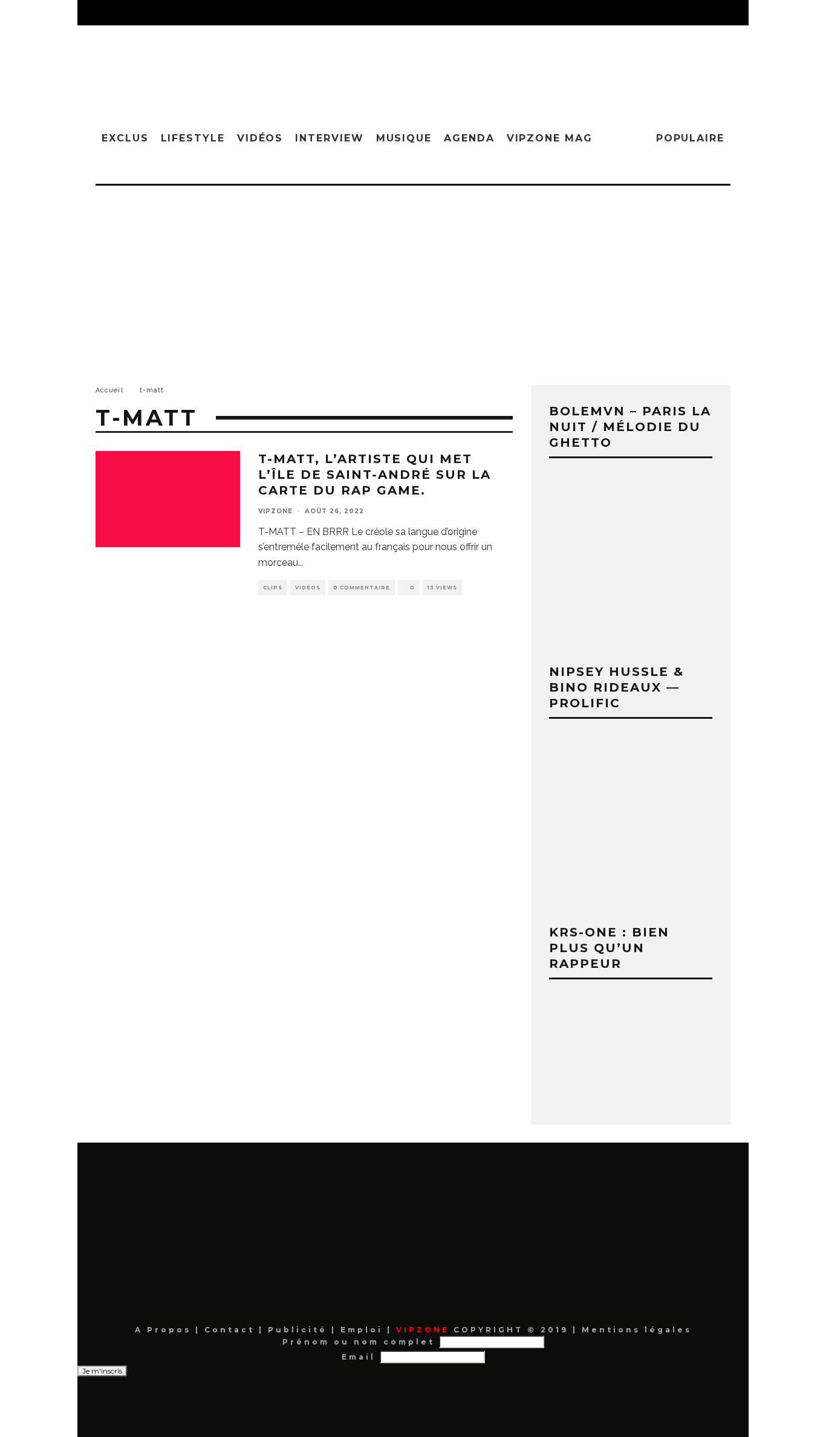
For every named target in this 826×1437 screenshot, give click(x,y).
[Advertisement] (413, 276)
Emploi (363, 1329)
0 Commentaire (361, 588)
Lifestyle (193, 138)
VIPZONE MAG (550, 138)
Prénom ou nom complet (358, 1342)
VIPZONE (275, 511)
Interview (329, 138)
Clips (272, 588)
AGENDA (469, 138)
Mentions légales (634, 1329)
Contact (231, 1329)
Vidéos (260, 138)
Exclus (125, 138)
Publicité (299, 1329)
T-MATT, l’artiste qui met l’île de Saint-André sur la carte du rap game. (374, 475)
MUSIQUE (404, 138)
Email (359, 1357)
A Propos (165, 1329)
